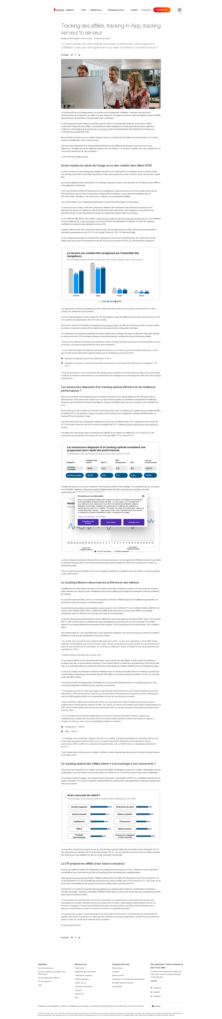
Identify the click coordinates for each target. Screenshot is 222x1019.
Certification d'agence (83, 975)
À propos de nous (115, 10)
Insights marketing (82, 979)
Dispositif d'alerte (106, 1006)
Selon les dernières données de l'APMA (77, 878)
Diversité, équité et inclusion (123, 983)
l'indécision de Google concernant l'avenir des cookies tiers (120, 218)
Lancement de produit (83, 986)
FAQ (76, 997)
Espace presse (118, 975)
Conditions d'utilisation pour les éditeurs (74, 1006)
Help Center (79, 968)
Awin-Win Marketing (100, 889)
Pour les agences (44, 981)
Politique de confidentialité (48, 1006)
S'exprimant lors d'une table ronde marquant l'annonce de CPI (87, 608)
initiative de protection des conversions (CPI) (94, 129)
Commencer (162, 10)
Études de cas (80, 983)
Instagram (157, 996)
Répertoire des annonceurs (85, 972)
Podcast (78, 990)
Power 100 (79, 994)
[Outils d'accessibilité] (179, 9)
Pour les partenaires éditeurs (49, 978)
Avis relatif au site (120, 1006)
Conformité (95, 1006)
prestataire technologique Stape (105, 325)
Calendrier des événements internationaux (128, 979)
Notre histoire (117, 968)
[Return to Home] (58, 10)
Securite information (136, 1006)
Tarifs (83, 10)
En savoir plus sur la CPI (71, 925)
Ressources (96, 10)
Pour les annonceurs (46, 968)
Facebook (157, 988)
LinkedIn (156, 992)
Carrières (115, 972)
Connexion (146, 10)
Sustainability (117, 986)
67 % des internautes (86, 221)
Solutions (70, 10)
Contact (134, 10)
